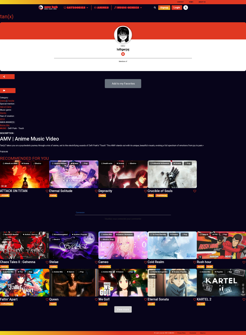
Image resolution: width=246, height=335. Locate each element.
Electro (3, 113)
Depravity (105, 191)
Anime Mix (4, 125)
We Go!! (104, 299)
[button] (155, 8)
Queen (54, 299)
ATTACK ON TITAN (13, 191)
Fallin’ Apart (8, 299)
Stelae (53, 262)
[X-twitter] (185, 7)
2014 (2, 119)
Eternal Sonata (158, 299)
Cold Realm (156, 262)
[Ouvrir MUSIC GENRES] (141, 8)
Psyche (10, 100)
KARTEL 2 (204, 299)
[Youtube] (123, 54)
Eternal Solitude (60, 191)
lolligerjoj (123, 49)
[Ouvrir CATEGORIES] (87, 8)
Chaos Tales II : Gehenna (17, 262)
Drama (3, 100)
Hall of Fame (5, 107)
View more (123, 309)
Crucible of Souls (160, 191)
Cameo (103, 262)
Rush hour (204, 262)
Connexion (80, 212)
